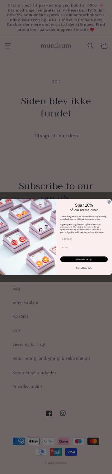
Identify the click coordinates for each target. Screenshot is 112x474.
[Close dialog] (108, 202)
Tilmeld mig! (84, 259)
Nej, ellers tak (84, 268)
